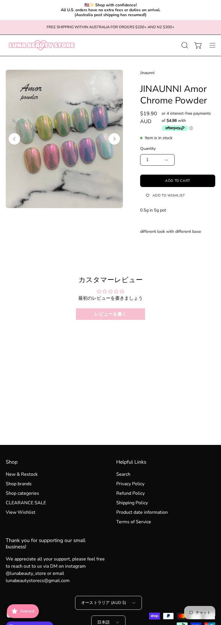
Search (123, 474)
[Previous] (14, 139)
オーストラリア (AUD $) (103, 602)
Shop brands (19, 484)
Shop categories (22, 493)
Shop (12, 462)
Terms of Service (133, 522)
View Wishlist (20, 512)
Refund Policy (130, 493)
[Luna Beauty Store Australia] (42, 45)
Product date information (142, 512)
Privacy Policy (130, 484)
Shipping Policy (132, 503)
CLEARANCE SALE (26, 503)
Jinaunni (147, 72)
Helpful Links (131, 462)
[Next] (114, 139)
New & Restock (22, 474)
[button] (184, 45)
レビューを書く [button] (110, 314)
